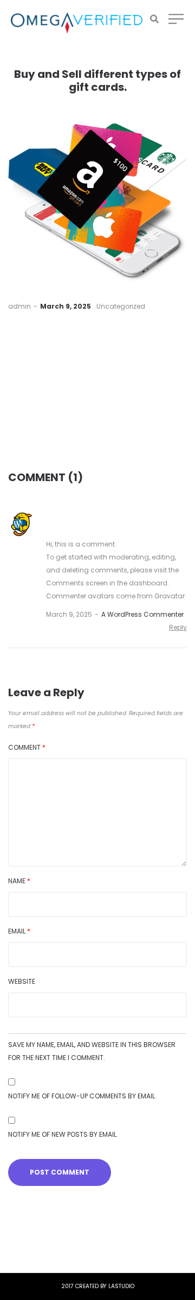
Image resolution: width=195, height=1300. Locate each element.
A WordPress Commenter (142, 614)
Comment (27, 747)
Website (21, 981)
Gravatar (169, 596)
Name (19, 880)
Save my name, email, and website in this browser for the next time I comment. (92, 1051)
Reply (178, 627)
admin (19, 306)
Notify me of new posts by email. (63, 1134)
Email (19, 931)
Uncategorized (120, 306)
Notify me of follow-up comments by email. (82, 1096)
